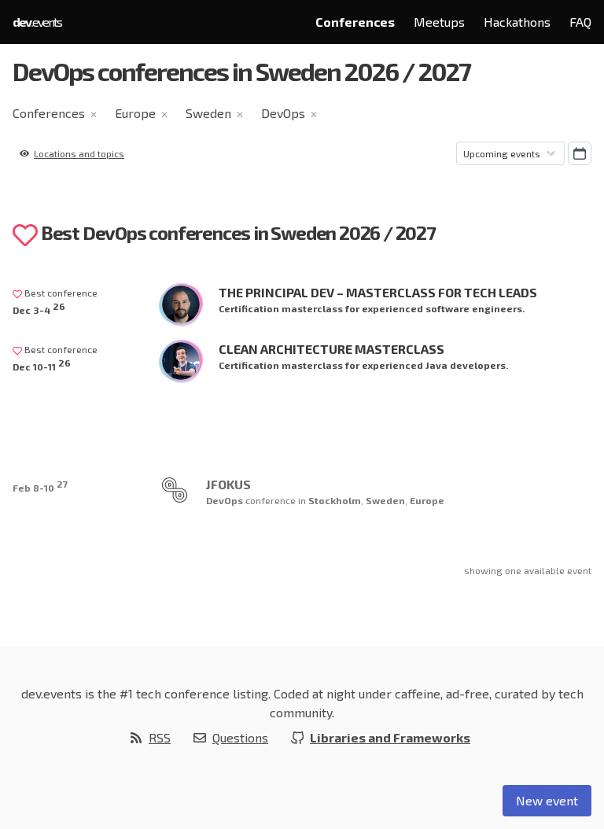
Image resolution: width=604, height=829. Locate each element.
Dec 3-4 (39, 307)
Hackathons (517, 21)
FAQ (580, 21)
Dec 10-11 (42, 364)
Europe (135, 112)
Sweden (208, 112)
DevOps (283, 112)
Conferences (355, 21)
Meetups (439, 21)
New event (547, 800)
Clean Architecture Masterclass (331, 348)
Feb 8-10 (40, 485)
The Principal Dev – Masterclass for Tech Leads (378, 292)
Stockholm (334, 500)
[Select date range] (579, 153)
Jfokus (228, 484)
